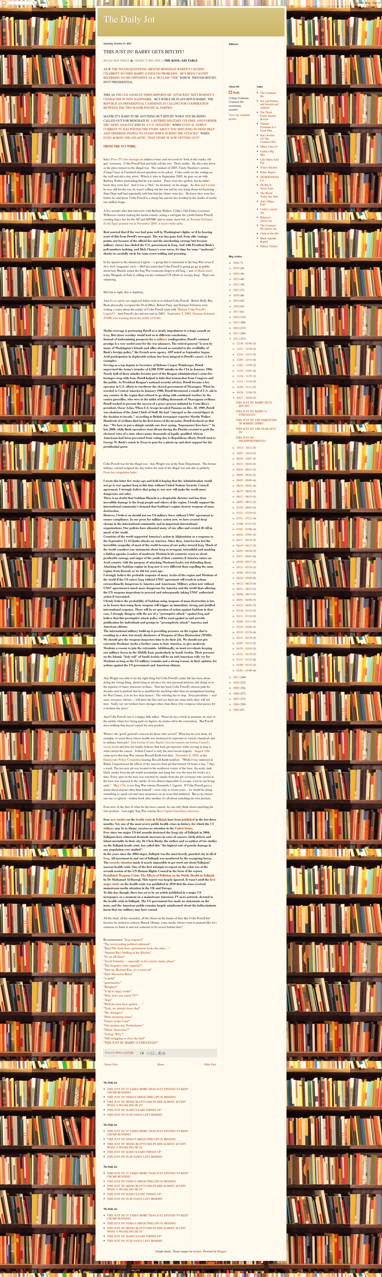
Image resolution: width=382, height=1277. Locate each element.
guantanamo (112, 982)
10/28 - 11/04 (245, 392)
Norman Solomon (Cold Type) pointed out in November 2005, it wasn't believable (157, 221)
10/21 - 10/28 (245, 398)
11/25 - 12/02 (245, 370)
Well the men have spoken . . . (123, 1004)
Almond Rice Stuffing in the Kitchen (127, 952)
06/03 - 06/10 (245, 551)
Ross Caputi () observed (178, 811)
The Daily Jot (129, 18)
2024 (236, 273)
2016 (236, 317)
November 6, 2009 (187, 755)
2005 (236, 710)
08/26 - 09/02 (245, 485)
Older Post (210, 1064)
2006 (236, 704)
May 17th (119, 785)
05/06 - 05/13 (245, 572)
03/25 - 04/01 (245, 605)
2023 (236, 279)
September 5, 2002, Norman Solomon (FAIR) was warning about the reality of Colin (159, 315)
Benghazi (110, 987)
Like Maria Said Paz (269, 161)
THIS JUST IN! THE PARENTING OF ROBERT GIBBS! (256, 421)
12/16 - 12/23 (245, 354)
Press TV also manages (125, 159)
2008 (236, 693)
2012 (236, 338)
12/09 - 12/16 (245, 360)
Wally (236, 93)
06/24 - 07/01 (245, 534)
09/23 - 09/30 (245, 464)
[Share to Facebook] (160, 1053)
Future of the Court (117, 1021)
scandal (109, 978)
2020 (236, 295)
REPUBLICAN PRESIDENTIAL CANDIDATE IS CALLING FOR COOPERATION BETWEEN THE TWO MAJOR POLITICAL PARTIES (156, 105)
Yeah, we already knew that (122, 1008)
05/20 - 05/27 (245, 562)
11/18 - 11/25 (245, 376)
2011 (236, 677)
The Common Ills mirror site (268, 227)
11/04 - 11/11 (245, 387)
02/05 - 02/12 (245, 643)
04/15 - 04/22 (245, 589)
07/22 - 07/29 (245, 513)
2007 (236, 699)
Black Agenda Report (268, 239)
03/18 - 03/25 (245, 610)
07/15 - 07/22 (245, 518)
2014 (236, 328)
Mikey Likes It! (269, 146)
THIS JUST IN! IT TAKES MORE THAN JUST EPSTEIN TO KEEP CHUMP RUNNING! (147, 1090)
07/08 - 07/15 (245, 524)
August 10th (202, 751)
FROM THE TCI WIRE (119, 146)
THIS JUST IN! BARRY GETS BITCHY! (254, 404)
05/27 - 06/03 (245, 556)
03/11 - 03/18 (245, 616)
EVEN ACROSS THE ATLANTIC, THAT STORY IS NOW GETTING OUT (150, 138)
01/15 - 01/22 (245, 659)
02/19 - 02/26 (245, 632)
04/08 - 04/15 (245, 594)
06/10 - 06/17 (245, 545)
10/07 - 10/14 (245, 453)
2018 (236, 306)
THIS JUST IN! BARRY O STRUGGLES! (131, 1043)
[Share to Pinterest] (164, 1053)
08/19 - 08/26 (245, 491)
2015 (236, 322)
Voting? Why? (114, 1034)
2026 (236, 263)
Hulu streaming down (118, 1017)
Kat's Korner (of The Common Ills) (268, 138)
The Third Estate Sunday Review (268, 115)
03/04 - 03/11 (245, 621)
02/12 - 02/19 (245, 638)
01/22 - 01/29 (245, 654)
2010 (236, 682)
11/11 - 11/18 (245, 381)
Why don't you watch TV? (121, 995)
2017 (236, 311)
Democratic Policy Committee (122, 760)
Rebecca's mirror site (266, 219)
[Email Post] (141, 1052)
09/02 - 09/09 (245, 480)
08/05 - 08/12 (245, 502)
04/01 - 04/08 (245, 600)
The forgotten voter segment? (123, 965)
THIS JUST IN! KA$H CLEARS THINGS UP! (134, 1110)
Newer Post (110, 1064)
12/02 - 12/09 (245, 365)
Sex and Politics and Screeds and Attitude (269, 104)
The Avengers (113, 1012)
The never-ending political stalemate (127, 944)
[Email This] (149, 1053)
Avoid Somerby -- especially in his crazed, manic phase (139, 961)
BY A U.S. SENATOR (155, 125)
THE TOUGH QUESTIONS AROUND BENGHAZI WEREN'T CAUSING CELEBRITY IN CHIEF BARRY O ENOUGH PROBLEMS (153, 71)
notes (203, 270)
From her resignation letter (119, 472)
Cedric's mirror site (268, 210)
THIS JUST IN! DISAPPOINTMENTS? (251, 439)
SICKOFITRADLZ (269, 178)
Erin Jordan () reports (158, 742)
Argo (108, 1000)
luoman (197, 1251)
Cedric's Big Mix (267, 153)
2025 (236, 268)
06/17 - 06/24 (245, 540)
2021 (236, 290)
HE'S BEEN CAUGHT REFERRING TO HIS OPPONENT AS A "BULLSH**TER (155, 75)
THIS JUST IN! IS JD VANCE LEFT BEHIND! (135, 1115)
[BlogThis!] (152, 1053)
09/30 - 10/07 (245, 458)
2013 (236, 333)
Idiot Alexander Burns (118, 974)
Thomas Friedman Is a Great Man (268, 127)
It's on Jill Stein (114, 957)
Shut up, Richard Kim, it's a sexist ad (127, 970)
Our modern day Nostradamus (123, 1025)
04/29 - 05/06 (245, 578)
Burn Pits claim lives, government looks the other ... (137, 948)
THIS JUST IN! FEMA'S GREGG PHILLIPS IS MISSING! (141, 1097)
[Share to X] (156, 1053)
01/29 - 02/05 (245, 648)
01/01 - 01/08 (245, 670)
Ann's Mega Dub (267, 202)
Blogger (221, 1251)
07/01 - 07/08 (245, 529)
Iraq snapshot (133, 939)
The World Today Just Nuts (269, 194)
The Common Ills (268, 94)
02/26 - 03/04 (245, 627)
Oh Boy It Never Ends (266, 186)
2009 (236, 688)
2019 (236, 300)
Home (160, 1064)
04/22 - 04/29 (245, 583)
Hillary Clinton (268, 246)
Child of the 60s (269, 233)
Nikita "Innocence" (116, 1030)
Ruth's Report (268, 172)
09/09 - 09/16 (245, 475)
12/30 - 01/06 (245, 343)
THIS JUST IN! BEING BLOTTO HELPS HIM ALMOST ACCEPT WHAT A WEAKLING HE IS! (146, 1103)
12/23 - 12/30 (245, 349)
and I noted (205, 185)
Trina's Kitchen (268, 167)
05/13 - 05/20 (245, 567)
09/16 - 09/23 (245, 469)
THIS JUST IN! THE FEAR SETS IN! (256, 430)
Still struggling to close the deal (124, 1038)
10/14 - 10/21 (245, 447)
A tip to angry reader (118, 991)
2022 (236, 284)
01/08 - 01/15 (245, 665)
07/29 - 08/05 (245, 507)
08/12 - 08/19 (245, 496)
